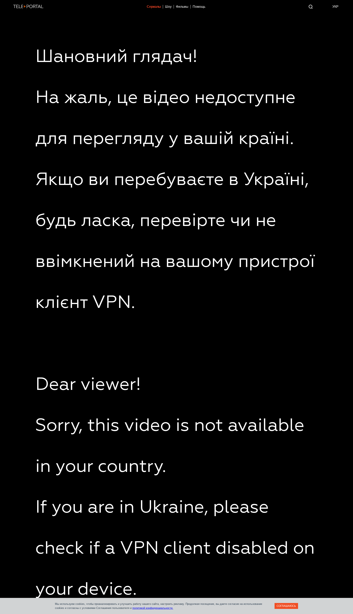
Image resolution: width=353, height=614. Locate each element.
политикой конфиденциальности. (152, 608)
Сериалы (154, 6)
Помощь (199, 6)
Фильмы (182, 6)
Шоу (168, 6)
